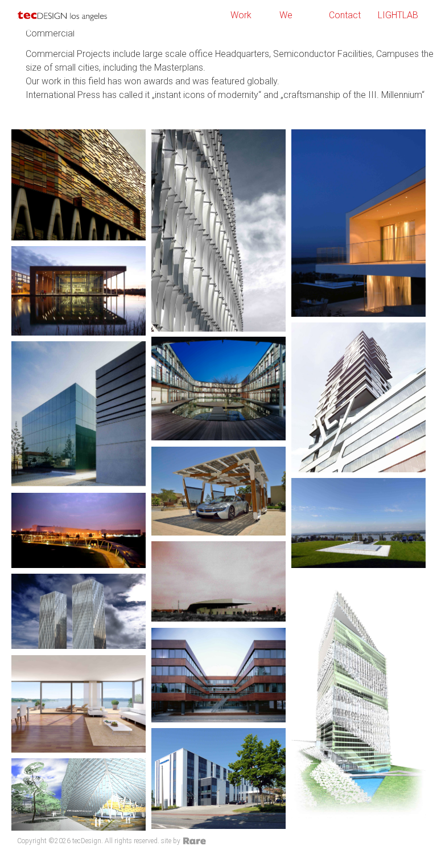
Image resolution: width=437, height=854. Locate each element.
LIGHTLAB (398, 15)
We (285, 15)
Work (241, 15)
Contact (345, 15)
